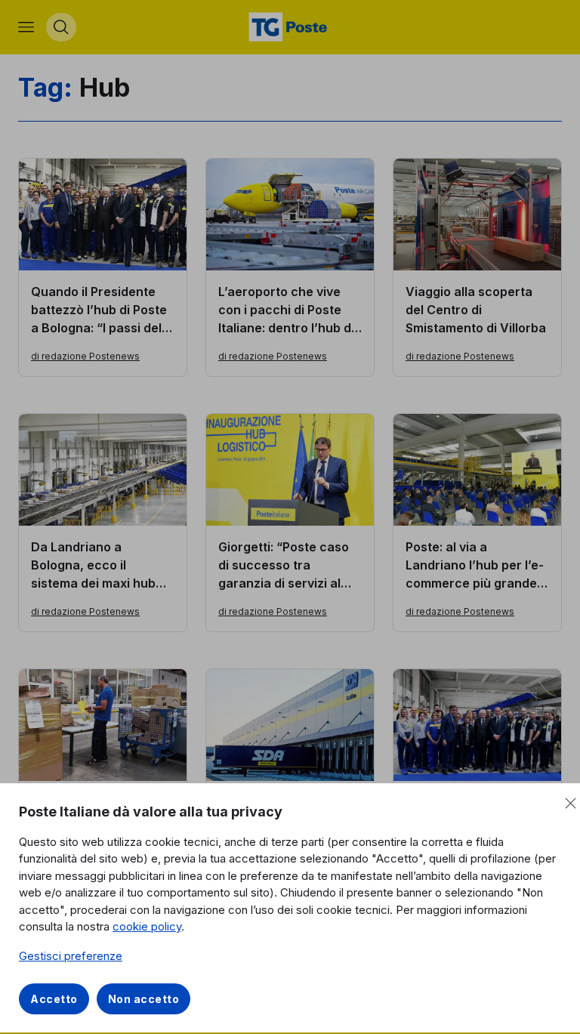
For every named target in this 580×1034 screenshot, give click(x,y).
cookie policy (147, 926)
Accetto (54, 998)
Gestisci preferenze (70, 956)
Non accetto (144, 998)
